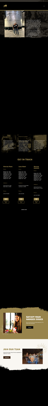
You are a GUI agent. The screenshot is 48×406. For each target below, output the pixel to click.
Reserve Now (5, 202)
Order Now (6, 199)
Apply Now (7, 357)
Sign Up (29, 327)
